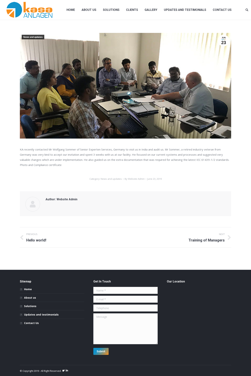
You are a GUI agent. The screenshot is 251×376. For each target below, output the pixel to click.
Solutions (30, 306)
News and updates (33, 37)
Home (28, 289)
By (135, 178)
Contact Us (31, 323)
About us (30, 297)
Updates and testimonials (41, 314)
